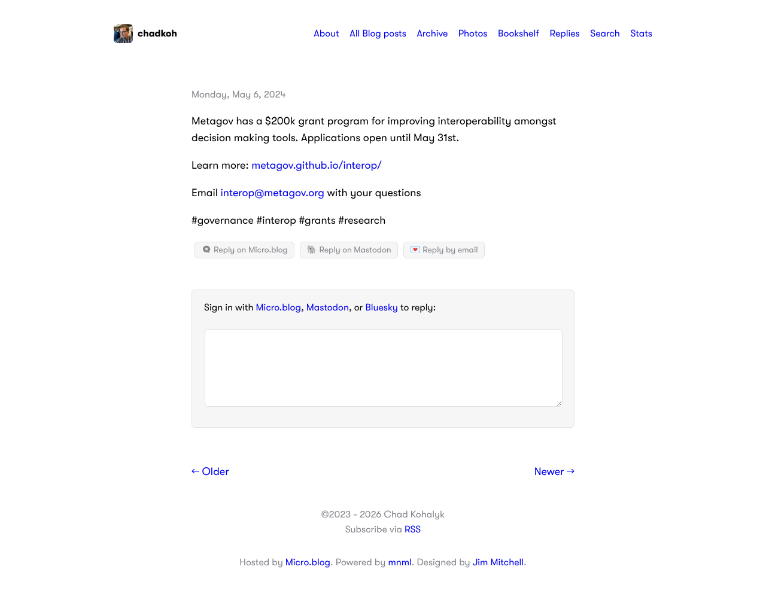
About (326, 33)
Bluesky (381, 307)
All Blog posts (377, 33)
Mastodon (327, 307)
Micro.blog (278, 307)
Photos (473, 33)
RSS (413, 529)
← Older (210, 472)
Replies (564, 33)
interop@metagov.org (272, 193)
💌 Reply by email (444, 250)
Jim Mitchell (498, 562)
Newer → (554, 472)
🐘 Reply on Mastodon (348, 250)
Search (605, 33)
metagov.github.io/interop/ (316, 166)
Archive (432, 33)
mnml (399, 562)
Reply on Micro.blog (250, 250)
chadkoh (157, 33)
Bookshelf (518, 33)
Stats (641, 33)
